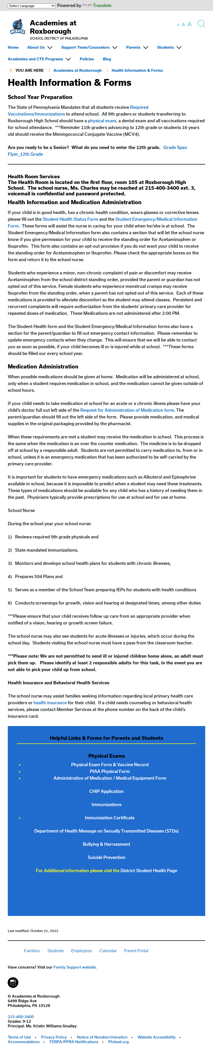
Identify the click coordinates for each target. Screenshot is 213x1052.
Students (165, 47)
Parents (133, 47)
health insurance (50, 702)
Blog (107, 59)
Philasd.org (118, 1042)
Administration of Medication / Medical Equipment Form (110, 778)
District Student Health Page (149, 870)
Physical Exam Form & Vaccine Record (110, 764)
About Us (36, 47)
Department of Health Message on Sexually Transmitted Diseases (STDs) (106, 830)
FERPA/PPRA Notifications (74, 1042)
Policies (87, 59)
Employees (81, 951)
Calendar (108, 951)
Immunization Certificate (110, 817)
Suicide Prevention (106, 857)
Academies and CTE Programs (35, 59)
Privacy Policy (54, 1037)
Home (13, 47)
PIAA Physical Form (110, 771)
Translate (102, 5)
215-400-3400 (21, 1016)
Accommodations (23, 1042)
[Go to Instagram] (13, 981)
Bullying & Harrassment (106, 844)
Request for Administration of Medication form (127, 410)
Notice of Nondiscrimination (102, 1037)
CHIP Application (106, 791)
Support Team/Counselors (85, 47)
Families (32, 951)
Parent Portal (136, 951)
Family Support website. (75, 967)
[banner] (106, 44)
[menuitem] (17, 47)
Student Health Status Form (70, 219)
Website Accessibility (157, 1037)
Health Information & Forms (137, 70)
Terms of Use (19, 1037)
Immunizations (106, 804)
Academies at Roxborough (53, 27)
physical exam (102, 120)
